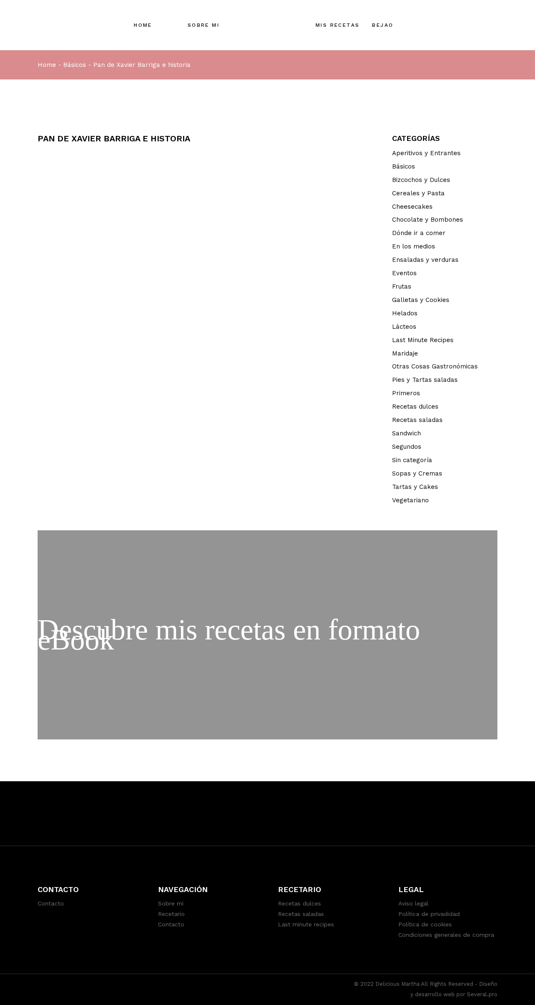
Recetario (171, 913)
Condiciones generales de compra (446, 934)
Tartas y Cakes (415, 487)
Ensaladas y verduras (425, 259)
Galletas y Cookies (420, 300)
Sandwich (406, 433)
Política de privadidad (429, 913)
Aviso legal (413, 903)
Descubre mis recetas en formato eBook (229, 635)
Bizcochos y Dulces (421, 180)
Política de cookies (425, 924)
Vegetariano (410, 500)
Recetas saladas (417, 420)
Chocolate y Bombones (427, 219)
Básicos (74, 65)
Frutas (401, 286)
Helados (405, 313)
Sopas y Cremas (417, 473)
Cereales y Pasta (418, 193)
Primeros (406, 393)
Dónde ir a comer (419, 233)
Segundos (406, 446)
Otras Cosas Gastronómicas (435, 366)
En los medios (413, 246)
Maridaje (405, 353)
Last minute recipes (306, 924)
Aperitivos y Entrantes (426, 153)
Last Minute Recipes (422, 340)
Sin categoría (412, 460)
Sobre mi (170, 903)
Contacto (51, 903)
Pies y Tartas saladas (425, 380)
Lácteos (404, 326)
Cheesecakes (412, 206)
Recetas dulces (415, 406)
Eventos (404, 273)
